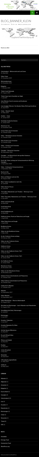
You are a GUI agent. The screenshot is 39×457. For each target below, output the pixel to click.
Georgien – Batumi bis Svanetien (10, 150)
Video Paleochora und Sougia (9, 221)
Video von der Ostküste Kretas (10, 241)
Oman (2, 414)
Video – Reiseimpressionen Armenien (11, 135)
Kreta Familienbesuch (7, 211)
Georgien (3, 395)
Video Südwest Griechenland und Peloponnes (14, 280)
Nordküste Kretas (6, 226)
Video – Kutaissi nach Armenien (10, 145)
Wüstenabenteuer (6, 81)
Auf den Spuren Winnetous (8, 330)
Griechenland (5, 398)
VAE (2, 424)
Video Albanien (5, 295)
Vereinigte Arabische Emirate (9, 121)
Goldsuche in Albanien (7, 285)
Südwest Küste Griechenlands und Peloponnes (14, 276)
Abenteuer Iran (5, 126)
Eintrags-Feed (5, 440)
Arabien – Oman (5, 116)
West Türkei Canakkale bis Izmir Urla (11, 182)
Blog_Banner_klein (25, 24)
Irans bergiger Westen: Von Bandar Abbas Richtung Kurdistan (18, 106)
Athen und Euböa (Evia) (7, 201)
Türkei (3, 421)
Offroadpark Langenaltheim (9, 360)
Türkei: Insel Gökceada (7, 91)
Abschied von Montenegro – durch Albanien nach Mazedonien (18, 305)
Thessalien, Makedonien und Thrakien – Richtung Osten (17, 191)
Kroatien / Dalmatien (7, 320)
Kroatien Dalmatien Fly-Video (9, 325)
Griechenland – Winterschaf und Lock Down (13, 71)
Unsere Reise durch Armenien (9, 130)
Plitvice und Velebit (6, 340)
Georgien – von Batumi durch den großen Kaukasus (15, 155)
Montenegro (4, 315)
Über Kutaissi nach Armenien (9, 140)
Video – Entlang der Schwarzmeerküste (12, 167)
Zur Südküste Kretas (7, 261)
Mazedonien (4, 408)
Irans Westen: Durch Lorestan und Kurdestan (14, 101)
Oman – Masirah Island (7, 111)
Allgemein (4, 381)
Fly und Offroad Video (7, 335)
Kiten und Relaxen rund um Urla (10, 177)
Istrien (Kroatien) (6, 350)
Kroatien (3, 405)
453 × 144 (14, 24)
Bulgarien (3, 86)
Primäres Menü (37, 12)
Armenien (3, 385)
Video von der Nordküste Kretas (10, 231)
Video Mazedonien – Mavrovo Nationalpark (13, 300)
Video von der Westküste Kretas (10, 271)
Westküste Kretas (6, 266)
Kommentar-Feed (6, 443)
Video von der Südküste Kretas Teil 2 (11, 251)
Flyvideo (3, 345)
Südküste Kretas (6, 246)
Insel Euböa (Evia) (6, 206)
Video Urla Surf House (7, 187)
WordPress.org (5, 446)
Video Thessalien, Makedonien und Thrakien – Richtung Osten (19, 196)
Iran (2, 401)
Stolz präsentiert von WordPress (9, 454)
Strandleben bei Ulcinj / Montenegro (11, 310)
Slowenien (4, 355)
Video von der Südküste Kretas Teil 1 (11, 256)
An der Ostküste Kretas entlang (10, 236)
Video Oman (4, 76)
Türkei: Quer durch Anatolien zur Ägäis (12, 96)
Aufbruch (3, 365)
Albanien (3, 290)
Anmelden (4, 436)
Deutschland (4, 391)
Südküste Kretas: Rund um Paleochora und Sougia (15, 216)
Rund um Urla (4, 172)
